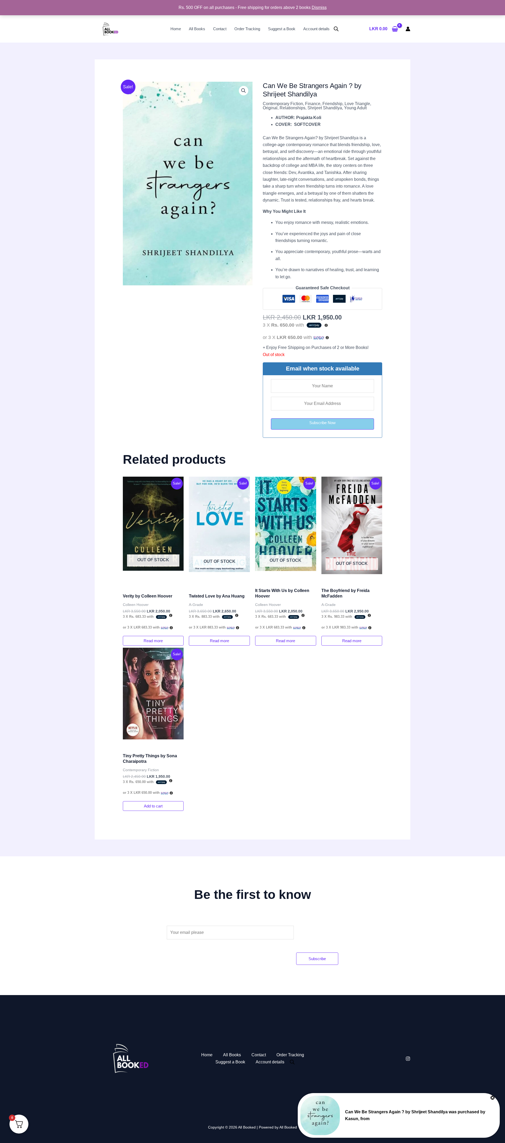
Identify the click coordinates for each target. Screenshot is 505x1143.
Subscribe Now (322, 422)
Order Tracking (247, 29)
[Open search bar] (336, 29)
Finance (312, 103)
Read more (153, 641)
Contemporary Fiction (283, 103)
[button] (243, 90)
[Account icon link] (408, 29)
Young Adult (355, 108)
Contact (219, 29)
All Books (197, 29)
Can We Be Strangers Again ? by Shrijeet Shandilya (396, 1112)
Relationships (292, 108)
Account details (316, 29)
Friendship (332, 103)
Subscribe (317, 958)
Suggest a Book (281, 29)
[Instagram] (408, 1058)
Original (270, 108)
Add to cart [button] (153, 806)
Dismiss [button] (319, 7)
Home (175, 29)
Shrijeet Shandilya (324, 108)
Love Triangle (357, 103)
